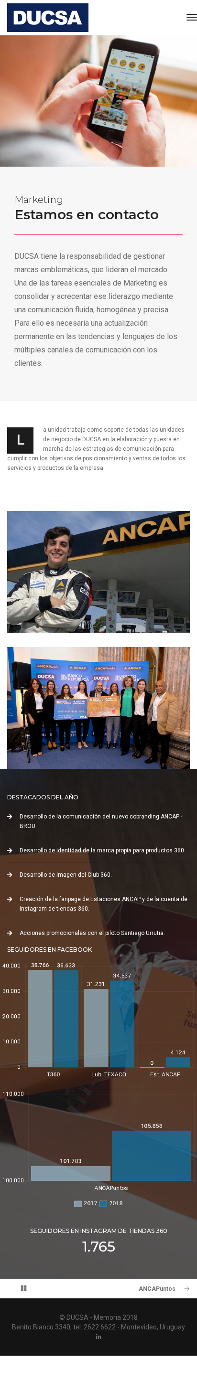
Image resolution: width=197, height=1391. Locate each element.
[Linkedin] (98, 1336)
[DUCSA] (47, 17)
